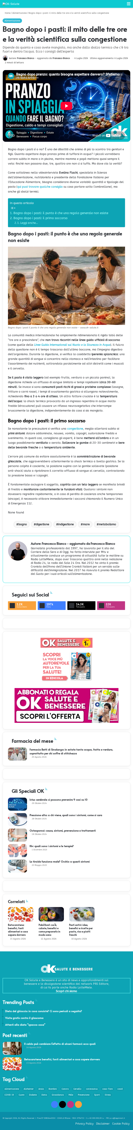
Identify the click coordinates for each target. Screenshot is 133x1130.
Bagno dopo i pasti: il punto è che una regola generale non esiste (60, 213)
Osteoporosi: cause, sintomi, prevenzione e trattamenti (63, 830)
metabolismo (107, 524)
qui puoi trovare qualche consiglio (40, 186)
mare (86, 524)
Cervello (77, 1089)
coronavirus (91, 1089)
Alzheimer (29, 1089)
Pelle (71, 1095)
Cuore (21, 1095)
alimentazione (12, 1089)
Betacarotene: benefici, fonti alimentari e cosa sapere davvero (18, 929)
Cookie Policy (121, 1123)
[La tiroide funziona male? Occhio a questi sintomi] (17, 866)
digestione (42, 524)
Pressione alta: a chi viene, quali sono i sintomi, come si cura (66, 815)
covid (120, 1089)
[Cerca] (122, 5)
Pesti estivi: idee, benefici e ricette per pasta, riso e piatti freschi (81, 929)
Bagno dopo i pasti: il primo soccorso (40, 218)
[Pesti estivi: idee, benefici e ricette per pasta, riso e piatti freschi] (82, 914)
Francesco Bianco (25, 58)
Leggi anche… (29, 223)
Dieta (44, 1095)
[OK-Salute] (11, 3)
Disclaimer (103, 1123)
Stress (108, 1095)
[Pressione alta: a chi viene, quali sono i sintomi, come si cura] (17, 819)
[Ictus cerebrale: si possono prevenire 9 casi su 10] (17, 804)
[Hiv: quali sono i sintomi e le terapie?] (17, 850)
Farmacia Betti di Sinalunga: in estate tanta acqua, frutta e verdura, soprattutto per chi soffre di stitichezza (71, 751)
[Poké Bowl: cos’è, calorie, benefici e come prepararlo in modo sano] (51, 914)
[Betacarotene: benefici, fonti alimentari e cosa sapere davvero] (20, 914)
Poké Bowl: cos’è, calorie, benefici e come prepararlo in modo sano (49, 929)
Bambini (53, 1089)
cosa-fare (107, 1089)
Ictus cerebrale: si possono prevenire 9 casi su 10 (58, 799)
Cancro (65, 1089)
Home (7, 13)
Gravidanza (58, 1095)
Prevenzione (83, 1095)
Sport (97, 1095)
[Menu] (128, 5)
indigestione (66, 524)
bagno (22, 524)
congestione (75, 428)
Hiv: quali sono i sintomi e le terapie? (52, 846)
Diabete (33, 1095)
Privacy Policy (84, 1123)
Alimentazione (19, 13)
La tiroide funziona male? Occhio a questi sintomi (60, 861)
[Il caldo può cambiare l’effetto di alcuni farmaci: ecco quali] (12, 1048)
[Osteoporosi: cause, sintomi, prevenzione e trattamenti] (17, 835)
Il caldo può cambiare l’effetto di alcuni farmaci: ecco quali (60, 1043)
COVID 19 (9, 1095)
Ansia (41, 1089)
